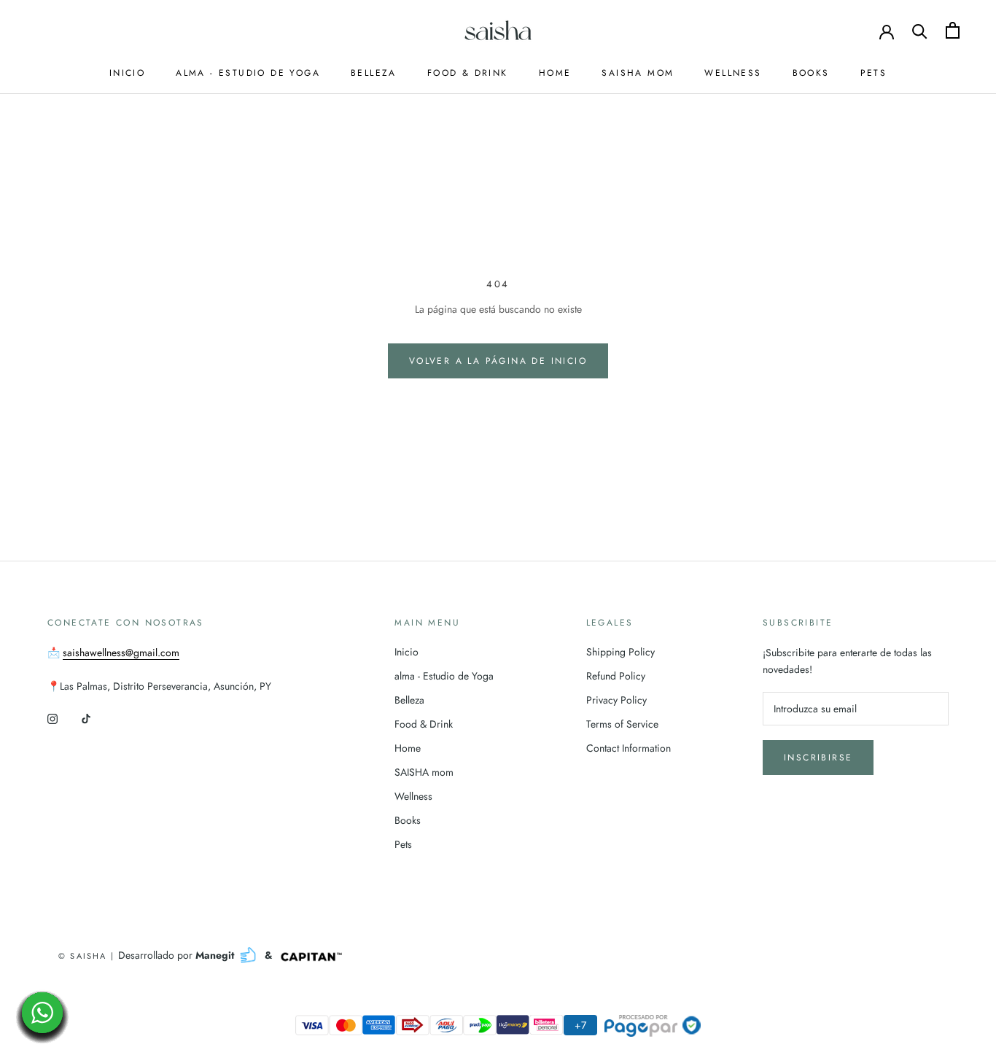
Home (555, 72)
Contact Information (628, 748)
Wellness (732, 72)
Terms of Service (622, 724)
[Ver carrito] (953, 30)
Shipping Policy (620, 652)
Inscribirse (818, 757)
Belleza (374, 72)
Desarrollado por (177, 955)
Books (811, 72)
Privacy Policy (616, 700)
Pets (873, 72)
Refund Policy (615, 676)
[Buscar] (919, 30)
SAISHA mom (638, 72)
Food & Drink (467, 72)
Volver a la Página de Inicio (498, 360)
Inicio (127, 72)
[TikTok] (86, 717)
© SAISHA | (88, 956)
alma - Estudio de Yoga (248, 72)
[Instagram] (52, 717)
